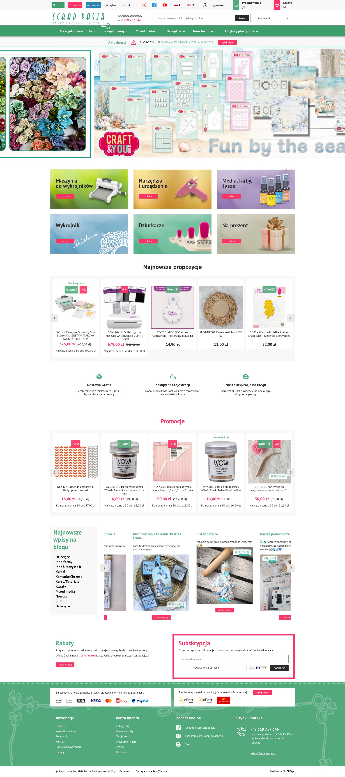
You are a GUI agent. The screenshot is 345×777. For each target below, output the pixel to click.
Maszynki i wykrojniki (76, 31)
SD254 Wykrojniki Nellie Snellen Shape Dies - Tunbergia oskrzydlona (182, 333)
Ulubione (121, 752)
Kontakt (127, 5)
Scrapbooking (114, 31)
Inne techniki (203, 31)
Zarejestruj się (124, 731)
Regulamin (62, 736)
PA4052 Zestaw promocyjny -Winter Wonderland (230, 488)
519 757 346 (265, 729)
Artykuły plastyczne (239, 31)
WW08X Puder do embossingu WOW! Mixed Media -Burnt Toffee (133, 488)
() (251, 5)
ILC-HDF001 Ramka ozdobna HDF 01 (134, 333)
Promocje (75, 5)
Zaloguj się (122, 726)
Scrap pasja (79, 18)
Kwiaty (61, 586)
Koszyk (120, 747)
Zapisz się (279, 668)
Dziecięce (63, 557)
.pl (289, 771)
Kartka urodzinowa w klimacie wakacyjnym (145, 536)
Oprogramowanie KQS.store (151, 771)
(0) (287, 4)
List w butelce (260, 534)
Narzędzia (174, 31)
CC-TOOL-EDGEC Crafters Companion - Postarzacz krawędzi (85, 333)
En (193, 5)
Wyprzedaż (93, 5)
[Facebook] (154, 5)
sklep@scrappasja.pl (130, 15)
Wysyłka (111, 5)
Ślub (59, 601)
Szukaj (242, 18)
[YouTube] (165, 5)
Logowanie (217, 5)
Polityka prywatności (68, 747)
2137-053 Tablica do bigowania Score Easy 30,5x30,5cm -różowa (85, 488)
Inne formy (64, 562)
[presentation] (54, 318)
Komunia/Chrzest (69, 576)
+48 (129, 20)
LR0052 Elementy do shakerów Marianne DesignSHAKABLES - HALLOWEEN (279, 490)
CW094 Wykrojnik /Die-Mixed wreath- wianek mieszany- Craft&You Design (278, 335)
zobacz (89, 189)
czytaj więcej (65, 664)
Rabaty (60, 752)
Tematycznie (69, 40)
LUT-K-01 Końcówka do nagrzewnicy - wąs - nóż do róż (182, 488)
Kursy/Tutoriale (67, 581)
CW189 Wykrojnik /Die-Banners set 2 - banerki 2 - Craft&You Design (231, 333)
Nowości (58, 5)
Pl (180, 5)
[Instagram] (144, 5)
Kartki (60, 571)
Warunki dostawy (66, 731)
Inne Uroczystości (69, 567)
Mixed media (145, 31)
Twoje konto (123, 736)
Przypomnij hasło (126, 741)
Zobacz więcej (99, 388)
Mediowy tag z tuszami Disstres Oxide (210, 536)
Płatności (61, 726)
